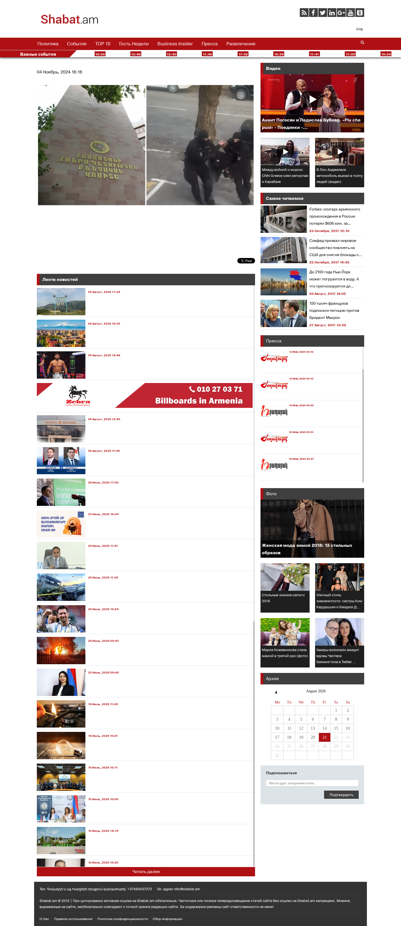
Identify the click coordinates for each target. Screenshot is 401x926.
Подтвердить (341, 794)
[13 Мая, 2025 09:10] (287, 395)
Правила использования (73, 919)
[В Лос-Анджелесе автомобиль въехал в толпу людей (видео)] (339, 151)
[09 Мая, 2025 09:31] (287, 448)
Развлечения (240, 44)
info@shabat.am (187, 889)
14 (324, 728)
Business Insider (175, 44)
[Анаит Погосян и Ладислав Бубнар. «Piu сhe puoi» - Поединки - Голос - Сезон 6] (312, 103)
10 (277, 728)
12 (301, 728)
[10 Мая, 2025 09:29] (287, 422)
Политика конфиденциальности (122, 919)
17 (277, 737)
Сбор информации (167, 919)
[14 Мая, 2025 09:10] (287, 368)
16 (348, 728)
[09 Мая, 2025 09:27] (287, 475)
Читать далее (146, 871)
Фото (271, 494)
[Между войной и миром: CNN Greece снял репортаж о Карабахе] (285, 151)
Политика (47, 44)
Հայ (359, 28)
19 (301, 737)
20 (313, 737)
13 (313, 728)
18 (289, 737)
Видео (273, 68)
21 (324, 737)
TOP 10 (102, 44)
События (76, 44)
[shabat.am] (69, 23)
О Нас (44, 919)
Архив (272, 678)
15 (336, 728)
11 (289, 728)
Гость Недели (134, 44)
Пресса (210, 44)
